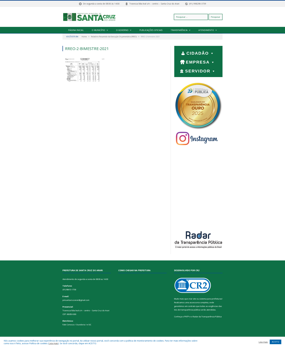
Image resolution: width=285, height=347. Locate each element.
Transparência (179, 30)
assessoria (195, 302)
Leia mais (53, 343)
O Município (98, 30)
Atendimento (206, 30)
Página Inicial (76, 30)
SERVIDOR (197, 71)
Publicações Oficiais (151, 30)
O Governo (122, 30)
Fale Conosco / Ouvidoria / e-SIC (76, 324)
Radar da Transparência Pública (207, 316)
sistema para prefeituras (210, 298)
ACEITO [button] (275, 341)
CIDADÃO (197, 53)
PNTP (186, 316)
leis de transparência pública (187, 309)
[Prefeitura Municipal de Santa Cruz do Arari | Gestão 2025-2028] (88, 17)
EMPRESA (198, 62)
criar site (192, 298)
